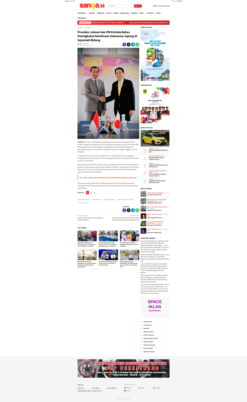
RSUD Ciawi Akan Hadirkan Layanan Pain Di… (157, 175)
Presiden (88, 142)
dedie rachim (147, 322)
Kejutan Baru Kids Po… (154, 210)
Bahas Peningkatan (84, 199)
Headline (158, 171)
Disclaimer (95, 388)
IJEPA (88, 169)
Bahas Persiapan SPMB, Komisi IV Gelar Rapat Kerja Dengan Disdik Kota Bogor (154, 280)
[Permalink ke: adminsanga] (79, 44)
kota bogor (147, 325)
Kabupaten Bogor (152, 201)
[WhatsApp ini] (137, 44)
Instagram (158, 388)
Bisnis (149, 193)
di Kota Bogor (148, 348)
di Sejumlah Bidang (108, 199)
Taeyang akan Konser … (155, 218)
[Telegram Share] (133, 44)
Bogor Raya (152, 171)
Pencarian (138, 6)
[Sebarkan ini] (124, 44)
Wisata (161, 156)
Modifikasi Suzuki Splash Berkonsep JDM (157, 181)
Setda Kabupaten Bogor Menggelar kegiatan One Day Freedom (129, 244)
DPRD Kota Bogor (149, 345)
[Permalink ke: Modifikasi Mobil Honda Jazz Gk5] (155, 138)
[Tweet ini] (129, 44)
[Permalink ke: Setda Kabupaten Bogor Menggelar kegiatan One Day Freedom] (129, 235)
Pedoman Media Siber (84, 391)
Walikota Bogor (148, 335)
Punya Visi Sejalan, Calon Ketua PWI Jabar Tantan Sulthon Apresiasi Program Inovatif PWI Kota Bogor (155, 250)
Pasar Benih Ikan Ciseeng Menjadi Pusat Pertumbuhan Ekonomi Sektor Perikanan (135, 23)
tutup (74, 1)
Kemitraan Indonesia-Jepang (125, 199)
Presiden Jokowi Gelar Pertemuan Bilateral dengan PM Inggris (90, 218)
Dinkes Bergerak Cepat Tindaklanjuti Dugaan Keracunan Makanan (154, 270)
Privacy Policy (96, 391)
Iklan (150, 156)
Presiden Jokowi (83, 203)
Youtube (128, 391)
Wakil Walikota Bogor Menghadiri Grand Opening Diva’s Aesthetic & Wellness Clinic (128, 264)
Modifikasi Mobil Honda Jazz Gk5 (158, 151)
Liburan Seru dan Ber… (155, 225)
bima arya (146, 328)
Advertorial (150, 199)
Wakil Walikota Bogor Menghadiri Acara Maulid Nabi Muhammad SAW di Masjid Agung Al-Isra (86, 264)
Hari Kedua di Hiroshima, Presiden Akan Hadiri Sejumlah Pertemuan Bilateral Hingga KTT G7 (125, 218)
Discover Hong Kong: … (155, 232)
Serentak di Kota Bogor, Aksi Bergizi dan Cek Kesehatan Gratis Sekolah (108, 263)
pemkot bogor (148, 332)
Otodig (151, 148)
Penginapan (155, 156)
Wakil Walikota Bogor (150, 338)
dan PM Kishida (96, 199)
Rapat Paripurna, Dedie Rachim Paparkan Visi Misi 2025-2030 (155, 259)
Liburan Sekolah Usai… (155, 195)
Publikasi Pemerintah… (155, 203)
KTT (131, 149)
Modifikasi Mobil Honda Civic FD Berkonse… (158, 166)
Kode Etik (80, 388)
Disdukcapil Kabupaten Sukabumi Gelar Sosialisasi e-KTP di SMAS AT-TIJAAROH (86, 244)
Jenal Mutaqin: (148, 342)
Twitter (142, 388)
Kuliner (159, 229)
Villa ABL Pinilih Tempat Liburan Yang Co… (156, 158)
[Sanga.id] (91, 6)
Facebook (129, 388)
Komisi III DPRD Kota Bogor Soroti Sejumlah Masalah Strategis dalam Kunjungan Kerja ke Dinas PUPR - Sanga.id (154, 266)
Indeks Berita (111, 388)
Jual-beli (159, 214)
